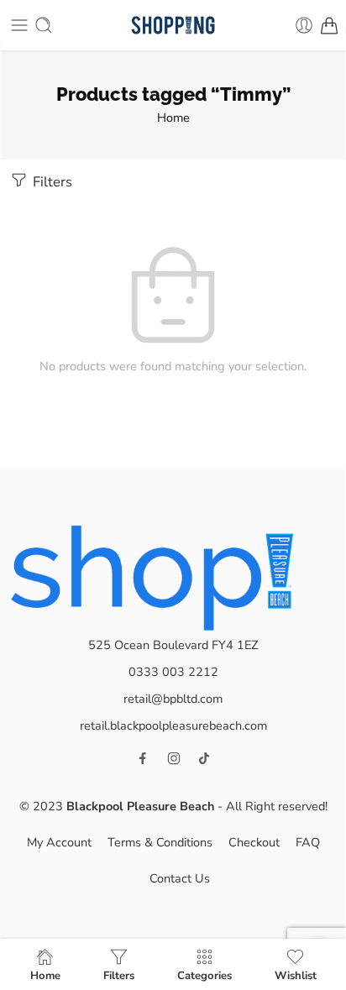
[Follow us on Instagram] (173, 758)
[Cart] (329, 25)
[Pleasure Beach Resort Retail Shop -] (172, 25)
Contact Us (179, 878)
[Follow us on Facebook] (142, 758)
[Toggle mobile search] (43, 25)
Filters (50, 181)
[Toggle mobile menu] (19, 25)
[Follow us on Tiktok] (204, 758)
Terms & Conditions (159, 842)
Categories (204, 975)
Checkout (254, 842)
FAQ (308, 842)
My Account (59, 842)
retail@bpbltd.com (173, 698)
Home (173, 117)
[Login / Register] (304, 25)
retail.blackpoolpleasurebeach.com (173, 725)
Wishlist (296, 975)
